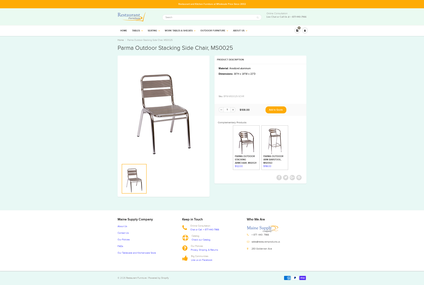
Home (123, 31)
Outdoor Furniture (212, 31)
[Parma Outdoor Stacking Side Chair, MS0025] (163, 109)
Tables (136, 31)
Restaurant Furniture (136, 278)
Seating (152, 31)
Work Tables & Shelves (179, 31)
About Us (238, 31)
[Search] (258, 17)
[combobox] (212, 17)
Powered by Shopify (158, 278)
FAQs (120, 246)
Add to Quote (276, 110)
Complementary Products (232, 122)
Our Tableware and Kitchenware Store (137, 252)
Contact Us (123, 233)
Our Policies (124, 239)
